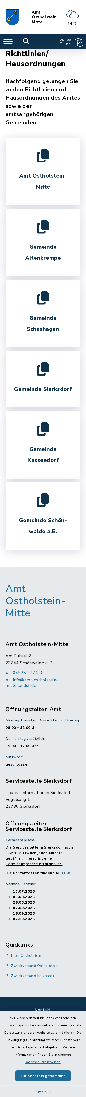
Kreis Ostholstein (26, 955)
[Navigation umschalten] (8, 41)
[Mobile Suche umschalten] (26, 41)
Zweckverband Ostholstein (34, 965)
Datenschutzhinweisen (43, 1062)
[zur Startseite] (12, 17)
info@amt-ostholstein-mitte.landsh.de (32, 682)
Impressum (43, 1091)
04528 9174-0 (27, 672)
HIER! (65, 873)
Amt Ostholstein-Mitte (45, 17)
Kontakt (43, 1010)
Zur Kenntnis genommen (43, 1075)
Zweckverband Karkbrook (32, 975)
